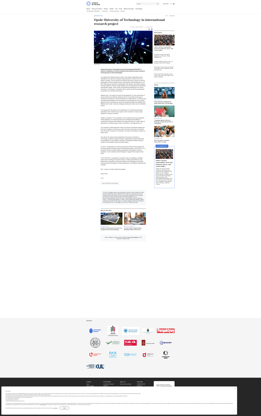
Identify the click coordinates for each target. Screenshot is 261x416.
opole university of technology (110, 183)
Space (88, 8)
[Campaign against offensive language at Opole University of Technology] (164, 115)
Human (106, 8)
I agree (64, 408)
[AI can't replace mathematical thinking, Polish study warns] (135, 222)
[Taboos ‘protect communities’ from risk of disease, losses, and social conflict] (164, 43)
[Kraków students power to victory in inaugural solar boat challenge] (111, 222)
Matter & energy (129, 8)
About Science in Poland (125, 384)
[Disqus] (123, 262)
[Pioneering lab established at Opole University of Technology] (164, 95)
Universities (98, 15)
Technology (138, 8)
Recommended (162, 146)
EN (173, 3)
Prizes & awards (114, 11)
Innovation (105, 11)
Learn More (55, 408)
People (123, 11)
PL (171, 3)
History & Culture (97, 8)
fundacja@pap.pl (43, 404)
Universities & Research (93, 11)
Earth (120, 8)
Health (112, 8)
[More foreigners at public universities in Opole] (164, 134)
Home (166, 15)
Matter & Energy (129, 226)
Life (116, 8)
